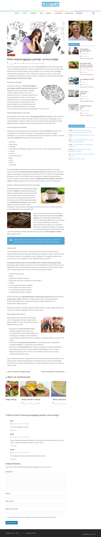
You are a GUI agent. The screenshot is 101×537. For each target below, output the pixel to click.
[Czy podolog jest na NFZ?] (73, 83)
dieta (37, 63)
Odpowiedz (13, 430)
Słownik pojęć (69, 13)
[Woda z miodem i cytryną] (20, 382)
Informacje (79, 13)
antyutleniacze (27, 63)
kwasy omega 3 (38, 149)
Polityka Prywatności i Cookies (88, 534)
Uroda (17, 13)
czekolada (33, 63)
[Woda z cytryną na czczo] (51, 382)
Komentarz (9, 472)
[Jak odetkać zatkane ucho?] (73, 110)
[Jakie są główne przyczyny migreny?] (73, 53)
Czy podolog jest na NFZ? (87, 79)
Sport (24, 13)
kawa (40, 63)
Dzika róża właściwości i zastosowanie (52, 372)
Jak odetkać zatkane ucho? (85, 106)
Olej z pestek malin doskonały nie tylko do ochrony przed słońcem (86, 65)
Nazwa (8, 493)
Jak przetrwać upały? (79, 159)
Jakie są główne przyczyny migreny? (85, 50)
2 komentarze (84, 72)
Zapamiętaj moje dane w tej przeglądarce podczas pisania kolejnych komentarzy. (32, 517)
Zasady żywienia (11, 55)
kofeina (43, 63)
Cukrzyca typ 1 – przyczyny (84, 92)
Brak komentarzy (85, 56)
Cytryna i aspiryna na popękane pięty (18, 372)
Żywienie (48, 13)
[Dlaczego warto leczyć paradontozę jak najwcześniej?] (80, 22)
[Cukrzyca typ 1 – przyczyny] (73, 96)
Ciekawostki (58, 13)
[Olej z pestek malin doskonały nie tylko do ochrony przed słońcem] (73, 68)
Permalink (27, 423)
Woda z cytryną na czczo (47, 399)
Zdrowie (33, 13)
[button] (19, 13)
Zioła (41, 13)
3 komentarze (19, 63)
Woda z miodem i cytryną (16, 399)
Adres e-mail (10, 501)
